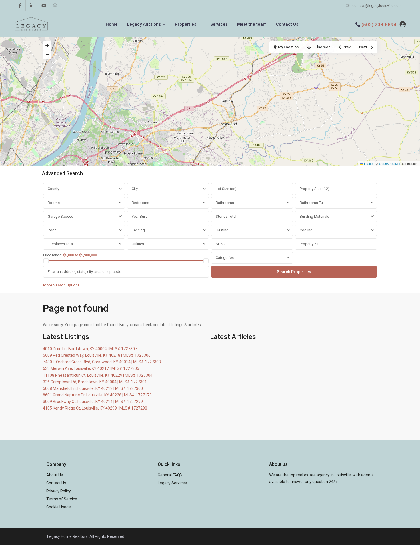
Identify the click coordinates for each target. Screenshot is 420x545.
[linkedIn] (31, 5)
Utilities (138, 244)
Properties (185, 24)
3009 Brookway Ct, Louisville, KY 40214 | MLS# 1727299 (93, 401)
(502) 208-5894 (378, 24)
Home (112, 24)
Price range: (52, 255)
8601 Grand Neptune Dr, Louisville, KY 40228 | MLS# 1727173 (97, 395)
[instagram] (55, 5)
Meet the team (252, 24)
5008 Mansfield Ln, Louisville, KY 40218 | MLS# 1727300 (93, 388)
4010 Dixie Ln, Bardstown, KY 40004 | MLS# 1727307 (90, 348)
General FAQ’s (170, 475)
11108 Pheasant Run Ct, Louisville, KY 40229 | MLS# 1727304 (98, 375)
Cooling (306, 230)
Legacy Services (172, 483)
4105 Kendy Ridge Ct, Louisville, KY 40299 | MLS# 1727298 (95, 408)
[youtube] (43, 5)
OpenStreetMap (390, 163)
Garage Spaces (60, 216)
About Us (54, 475)
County (53, 189)
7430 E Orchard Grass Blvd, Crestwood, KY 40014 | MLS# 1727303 (102, 362)
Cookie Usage (58, 507)
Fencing (138, 230)
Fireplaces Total (61, 244)
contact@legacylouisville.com (377, 5)
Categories (225, 257)
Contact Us (287, 24)
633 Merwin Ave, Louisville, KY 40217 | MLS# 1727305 (91, 368)
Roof (52, 230)
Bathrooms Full (312, 203)
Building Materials (314, 216)
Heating (222, 230)
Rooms (54, 203)
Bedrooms (140, 203)
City (135, 189)
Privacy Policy (58, 491)
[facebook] (20, 5)
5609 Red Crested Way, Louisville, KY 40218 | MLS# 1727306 (97, 355)
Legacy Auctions (144, 24)
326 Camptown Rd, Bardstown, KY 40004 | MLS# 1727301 (95, 382)
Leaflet (368, 163)
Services (219, 24)
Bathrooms (225, 203)
